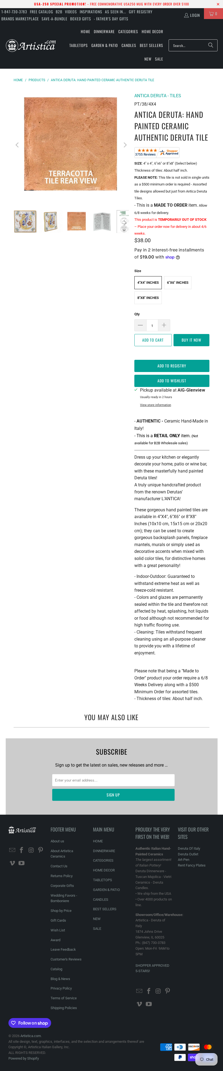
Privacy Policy (61, 988)
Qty (137, 314)
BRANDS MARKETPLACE (20, 18)
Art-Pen (183, 860)
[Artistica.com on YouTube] (22, 863)
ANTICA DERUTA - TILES (157, 95)
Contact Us (59, 866)
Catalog (56, 969)
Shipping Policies (64, 1008)
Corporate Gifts (62, 886)
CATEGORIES (103, 860)
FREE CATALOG (41, 11)
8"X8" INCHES (148, 298)
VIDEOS (71, 11)
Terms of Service (64, 998)
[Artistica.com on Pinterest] (41, 850)
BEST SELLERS (104, 909)
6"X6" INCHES (177, 283)
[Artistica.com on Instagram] (31, 850)
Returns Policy (62, 876)
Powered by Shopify (23, 1058)
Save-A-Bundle (54, 18)
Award (55, 940)
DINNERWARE (104, 851)
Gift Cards (58, 920)
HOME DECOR (104, 870)
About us (57, 841)
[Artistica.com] (30, 45)
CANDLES (100, 899)
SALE (97, 929)
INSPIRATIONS (91, 11)
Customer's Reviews (66, 959)
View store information (155, 405)
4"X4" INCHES (148, 283)
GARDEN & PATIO (106, 890)
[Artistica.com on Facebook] (22, 850)
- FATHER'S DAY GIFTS (111, 18)
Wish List (58, 930)
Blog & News (60, 979)
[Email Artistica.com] (12, 850)
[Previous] (17, 145)
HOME (98, 841)
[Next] (124, 145)
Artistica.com (30, 1036)
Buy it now (191, 340)
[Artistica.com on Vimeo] (12, 863)
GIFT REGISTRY (141, 11)
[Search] (211, 45)
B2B (59, 11)
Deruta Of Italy (189, 848)
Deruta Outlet (188, 854)
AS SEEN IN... (115, 11)
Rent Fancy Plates (192, 865)
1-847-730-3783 (14, 11)
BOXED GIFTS (80, 18)
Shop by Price (61, 911)
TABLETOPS (102, 880)
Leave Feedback (63, 949)
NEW (97, 919)
